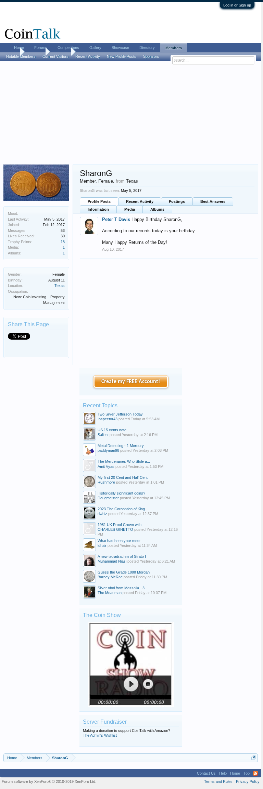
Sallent (103, 435)
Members (173, 48)
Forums (40, 47)
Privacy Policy (248, 781)
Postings (177, 201)
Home (19, 47)
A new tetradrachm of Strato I (122, 556)
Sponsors (151, 56)
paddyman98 (108, 450)
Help (223, 773)
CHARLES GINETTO (115, 529)
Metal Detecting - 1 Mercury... (122, 446)
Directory (147, 47)
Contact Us (206, 773)
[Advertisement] (130, 113)
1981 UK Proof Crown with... (121, 525)
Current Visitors (55, 56)
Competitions (68, 47)
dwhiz (102, 514)
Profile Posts (99, 201)
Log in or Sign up (237, 5)
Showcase (120, 47)
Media (129, 209)
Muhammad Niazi (112, 561)
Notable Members (21, 56)
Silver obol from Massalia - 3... (123, 588)
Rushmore (106, 482)
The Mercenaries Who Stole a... (124, 461)
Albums (157, 209)
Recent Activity (139, 201)
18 (63, 242)
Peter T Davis (116, 219)
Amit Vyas (106, 466)
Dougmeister (108, 498)
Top (246, 773)
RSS (255, 773)
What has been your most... (120, 541)
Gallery (95, 47)
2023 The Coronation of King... (123, 509)
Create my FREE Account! (130, 381)
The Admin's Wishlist (100, 735)
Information (98, 209)
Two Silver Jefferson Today (120, 414)
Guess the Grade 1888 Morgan (124, 572)
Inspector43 (107, 419)
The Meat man (110, 593)
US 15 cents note (112, 430)
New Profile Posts (121, 56)
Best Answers (212, 201)
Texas (59, 286)
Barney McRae (110, 577)
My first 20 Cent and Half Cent (123, 477)
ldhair (102, 545)
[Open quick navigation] (253, 757)
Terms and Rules (218, 781)
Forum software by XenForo (49, 781)
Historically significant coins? (121, 493)
